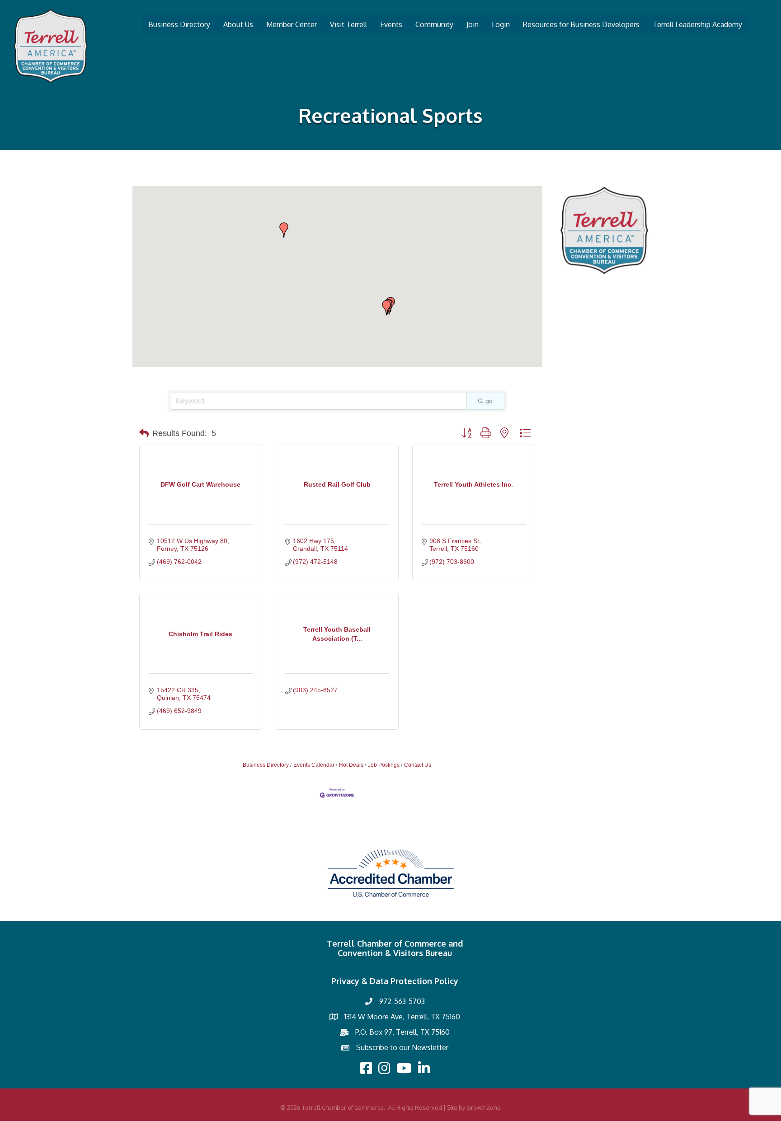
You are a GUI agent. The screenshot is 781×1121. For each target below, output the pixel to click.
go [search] (489, 400)
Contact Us (417, 765)
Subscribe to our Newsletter (402, 1047)
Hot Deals (351, 765)
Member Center (291, 24)
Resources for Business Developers (581, 24)
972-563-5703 (402, 1001)
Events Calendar (313, 765)
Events (391, 24)
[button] (386, 307)
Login (501, 24)
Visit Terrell (348, 24)
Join (472, 24)
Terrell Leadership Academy (697, 24)
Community (434, 24)
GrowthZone (483, 1107)
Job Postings (384, 765)
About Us (238, 24)
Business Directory (179, 24)
